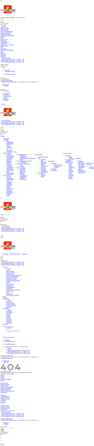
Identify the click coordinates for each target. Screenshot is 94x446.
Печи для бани (4, 385)
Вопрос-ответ (4, 409)
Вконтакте (6, 84)
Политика (3, 401)
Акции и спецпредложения (7, 391)
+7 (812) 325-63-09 (5, 58)
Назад (9, 268)
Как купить (9, 301)
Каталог (8, 270)
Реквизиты (3, 400)
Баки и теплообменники (7, 387)
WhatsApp (6, 85)
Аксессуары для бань (6, 388)
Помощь (3, 402)
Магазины (3, 395)
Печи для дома (4, 383)
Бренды (2, 376)
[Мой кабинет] (1, 234)
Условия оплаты (5, 396)
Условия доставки (5, 397)
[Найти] (2, 21)
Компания (9, 310)
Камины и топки (5, 384)
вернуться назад (5, 373)
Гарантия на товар (5, 399)
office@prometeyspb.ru (7, 80)
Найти (2, 429)
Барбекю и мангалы (6, 389)
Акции (2, 377)
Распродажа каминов (6, 379)
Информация (4, 392)
